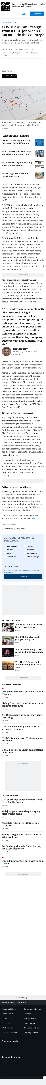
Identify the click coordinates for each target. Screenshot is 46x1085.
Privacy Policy (31, 570)
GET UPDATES (23, 576)
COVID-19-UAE (20, 528)
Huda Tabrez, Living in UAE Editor (16, 53)
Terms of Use (8, 572)
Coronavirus (7, 528)
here (33, 518)
